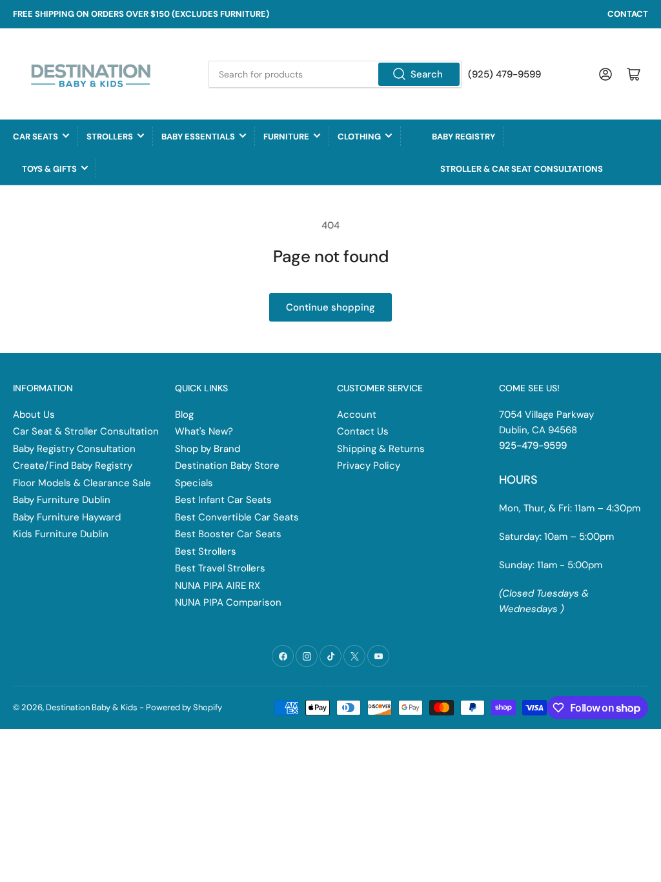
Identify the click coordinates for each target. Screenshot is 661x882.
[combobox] (334, 74)
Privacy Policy (368, 465)
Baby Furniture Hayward (67, 517)
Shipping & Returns (381, 448)
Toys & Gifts (49, 168)
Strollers (109, 136)
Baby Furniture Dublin (61, 499)
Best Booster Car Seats (228, 534)
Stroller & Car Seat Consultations (521, 168)
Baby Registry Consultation (74, 448)
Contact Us (363, 431)
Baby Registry (463, 136)
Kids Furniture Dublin (60, 534)
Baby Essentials (198, 136)
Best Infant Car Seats (223, 499)
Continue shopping (330, 307)
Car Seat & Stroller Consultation (86, 431)
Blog (184, 414)
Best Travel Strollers (220, 568)
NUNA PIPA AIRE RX (217, 585)
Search (427, 74)
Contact (627, 13)
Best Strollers (205, 551)
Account (356, 414)
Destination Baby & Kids (91, 707)
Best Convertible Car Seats (237, 517)
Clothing (359, 136)
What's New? (204, 431)
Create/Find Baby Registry (72, 465)
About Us (34, 414)
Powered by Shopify (184, 707)
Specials (194, 483)
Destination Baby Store (227, 465)
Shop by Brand (207, 448)
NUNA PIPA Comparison (228, 602)
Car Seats (35, 136)
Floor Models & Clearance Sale (82, 483)
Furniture (286, 136)
